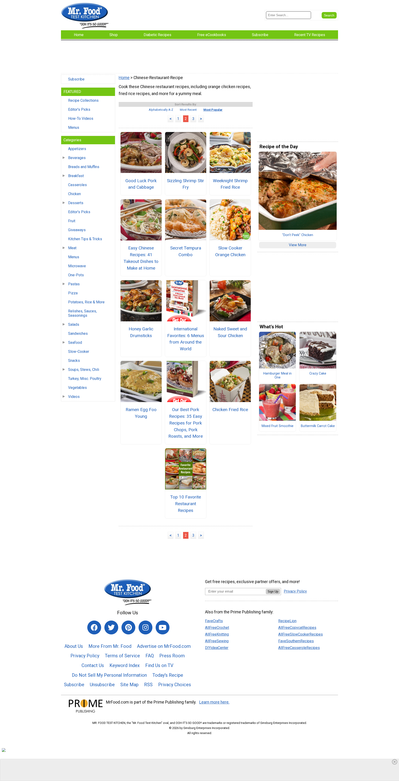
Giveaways (77, 230)
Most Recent (188, 109)
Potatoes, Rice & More (86, 302)
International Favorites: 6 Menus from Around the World (185, 338)
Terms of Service (122, 655)
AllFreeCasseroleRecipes (299, 648)
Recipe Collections (83, 100)
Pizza (73, 293)
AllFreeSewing (217, 641)
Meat (72, 248)
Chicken (74, 194)
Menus (73, 127)
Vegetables (77, 387)
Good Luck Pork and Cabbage (141, 184)
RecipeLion (287, 621)
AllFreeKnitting (217, 634)
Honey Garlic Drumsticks (141, 332)
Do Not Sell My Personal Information (109, 675)
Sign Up (273, 591)
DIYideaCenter (216, 648)
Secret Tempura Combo (185, 251)
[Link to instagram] (145, 627)
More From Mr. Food (109, 646)
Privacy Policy (84, 655)
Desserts (75, 203)
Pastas (74, 284)
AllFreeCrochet (217, 627)
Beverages (77, 158)
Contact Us (93, 665)
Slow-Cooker (78, 351)
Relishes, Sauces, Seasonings (82, 313)
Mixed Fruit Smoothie (277, 426)
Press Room (172, 655)
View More (297, 245)
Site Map (129, 684)
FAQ (149, 655)
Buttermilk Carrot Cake (318, 426)
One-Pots (76, 275)
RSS (148, 684)
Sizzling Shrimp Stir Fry (185, 184)
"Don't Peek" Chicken (297, 235)
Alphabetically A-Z (161, 109)
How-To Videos (80, 118)
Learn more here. (214, 702)
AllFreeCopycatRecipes (297, 627)
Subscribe (76, 79)
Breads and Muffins (83, 167)
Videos (74, 396)
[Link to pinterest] (128, 627)
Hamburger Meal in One (277, 375)
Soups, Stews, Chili (83, 369)
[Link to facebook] (94, 627)
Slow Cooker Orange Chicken (230, 251)
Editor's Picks (79, 109)
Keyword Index (124, 665)
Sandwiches (78, 333)
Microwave (77, 266)
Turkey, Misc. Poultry (84, 378)
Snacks (74, 360)
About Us (73, 646)
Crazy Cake (317, 373)
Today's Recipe (167, 675)
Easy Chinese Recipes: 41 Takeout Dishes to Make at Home (141, 258)
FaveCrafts (214, 621)
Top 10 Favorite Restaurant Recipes (185, 503)
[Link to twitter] (111, 627)
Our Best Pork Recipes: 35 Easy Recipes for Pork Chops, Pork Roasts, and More (185, 423)
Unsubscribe (102, 684)
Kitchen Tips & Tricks (85, 239)
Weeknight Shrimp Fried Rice (230, 184)
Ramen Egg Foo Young (141, 413)
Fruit (71, 221)
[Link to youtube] (162, 627)
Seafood (75, 342)
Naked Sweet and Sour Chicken (230, 332)
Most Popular (213, 109)
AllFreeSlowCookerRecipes (300, 634)
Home (124, 77)
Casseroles (77, 185)
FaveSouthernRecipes (296, 641)
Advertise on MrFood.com (164, 646)
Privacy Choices (174, 684)
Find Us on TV (159, 665)
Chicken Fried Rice (230, 409)
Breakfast (76, 176)
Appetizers (77, 149)
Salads (73, 324)
